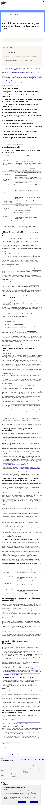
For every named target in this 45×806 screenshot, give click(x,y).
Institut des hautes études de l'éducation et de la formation (16, 770)
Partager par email (15, 754)
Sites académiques (14, 776)
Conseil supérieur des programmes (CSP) (26, 772)
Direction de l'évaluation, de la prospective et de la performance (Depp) (38, 768)
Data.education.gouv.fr (26, 766)
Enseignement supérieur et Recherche (15, 774)
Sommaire (5, 40)
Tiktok (28, 759)
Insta (21, 759)
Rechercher (40, 1)
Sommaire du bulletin (37, 15)
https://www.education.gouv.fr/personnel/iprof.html (27, 513)
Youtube (39, 759)
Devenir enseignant (4, 766)
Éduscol (2, 768)
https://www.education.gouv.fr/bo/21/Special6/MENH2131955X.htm (23, 72)
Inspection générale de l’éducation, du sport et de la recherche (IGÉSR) (38, 772)
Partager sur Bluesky (9, 754)
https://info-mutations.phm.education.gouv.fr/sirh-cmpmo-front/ (16, 463)
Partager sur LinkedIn (12, 754)
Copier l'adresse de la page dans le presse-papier (18, 754)
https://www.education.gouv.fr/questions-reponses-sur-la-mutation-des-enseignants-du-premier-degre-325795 (21, 469)
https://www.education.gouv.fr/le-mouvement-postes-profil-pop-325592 (18, 668)
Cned (2, 772)
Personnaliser (10, 802)
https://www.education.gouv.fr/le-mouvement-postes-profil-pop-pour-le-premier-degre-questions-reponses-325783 (21, 673)
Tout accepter (34, 802)
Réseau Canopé (3, 773)
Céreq (12, 778)
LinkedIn (32, 759)
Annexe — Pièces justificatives (8, 746)
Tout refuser (22, 802)
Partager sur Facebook (3, 754)
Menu (43, 1)
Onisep (2, 770)
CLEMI (2, 775)
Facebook (25, 759)
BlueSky (42, 759)
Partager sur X (6, 754)
